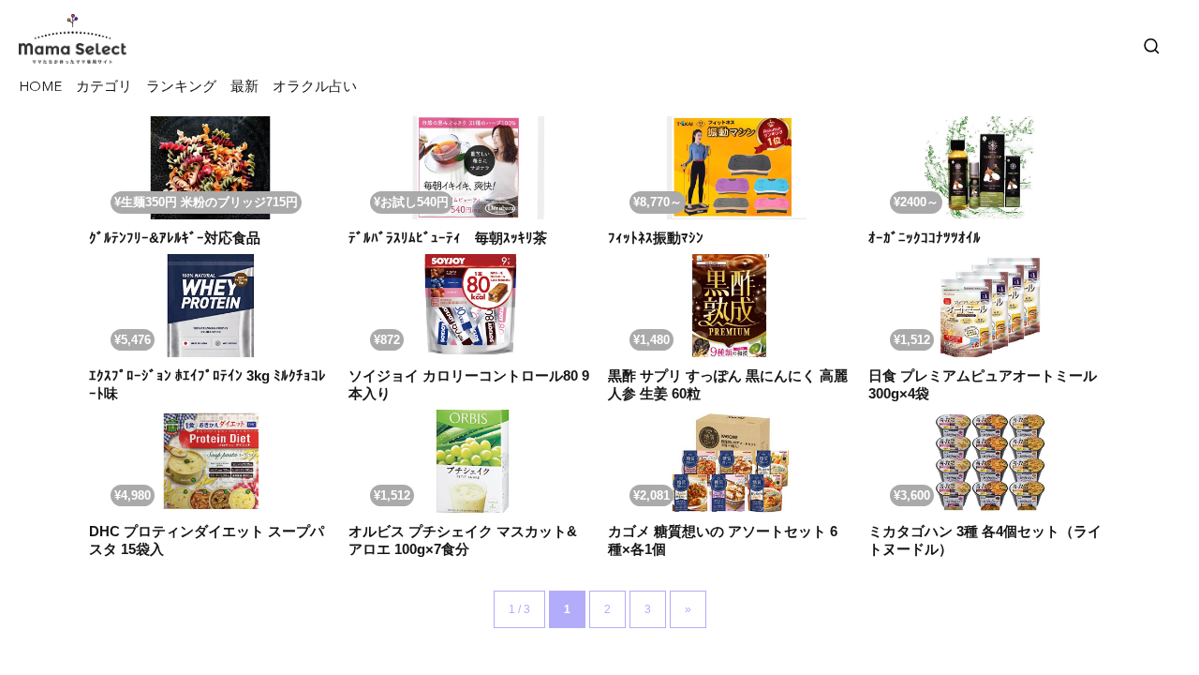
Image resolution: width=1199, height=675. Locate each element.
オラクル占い (315, 88)
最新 (244, 88)
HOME (40, 88)
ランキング (181, 88)
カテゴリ (104, 88)
